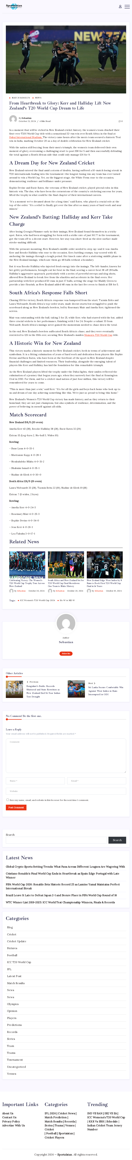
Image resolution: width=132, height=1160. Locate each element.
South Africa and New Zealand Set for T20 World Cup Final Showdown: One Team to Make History (66, 583)
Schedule (112, 1121)
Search (10, 834)
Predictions (14, 1025)
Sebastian (26, 118)
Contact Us (9, 1117)
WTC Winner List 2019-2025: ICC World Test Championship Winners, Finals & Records (60, 902)
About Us (7, 1113)
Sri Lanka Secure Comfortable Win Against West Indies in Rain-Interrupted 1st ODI (105, 691)
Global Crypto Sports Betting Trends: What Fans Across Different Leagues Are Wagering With (65, 866)
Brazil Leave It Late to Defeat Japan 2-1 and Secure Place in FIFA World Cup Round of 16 (61, 895)
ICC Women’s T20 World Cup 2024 (37, 600)
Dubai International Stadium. (26, 137)
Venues (11, 1073)
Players (11, 1018)
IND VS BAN (94, 1113)
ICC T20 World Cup (19, 962)
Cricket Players (54, 1137)
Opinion (12, 1011)
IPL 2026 (50, 1113)
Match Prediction (56, 1117)
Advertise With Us (13, 1125)
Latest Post (14, 976)
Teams (11, 1052)
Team (10, 1046)
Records (12, 1032)
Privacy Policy (11, 1121)
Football (12, 955)
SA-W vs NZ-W (67, 600)
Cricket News (66, 1113)
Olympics (13, 1004)
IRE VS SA (110, 1113)
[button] (120, 6)
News (10, 990)
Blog (10, 927)
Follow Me (66, 653)
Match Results (16, 983)
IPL (9, 969)
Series (11, 1039)
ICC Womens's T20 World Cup (106, 1117)
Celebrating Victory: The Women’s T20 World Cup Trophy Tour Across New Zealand (27, 583)
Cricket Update (16, 941)
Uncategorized (16, 1066)
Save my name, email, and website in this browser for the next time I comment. (49, 800)
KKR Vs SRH (96, 1121)
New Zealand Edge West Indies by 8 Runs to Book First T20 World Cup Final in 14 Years (104, 583)
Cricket (11, 934)
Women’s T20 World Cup (98, 335)
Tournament (15, 1059)
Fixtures (12, 948)
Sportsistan (66, 1133)
